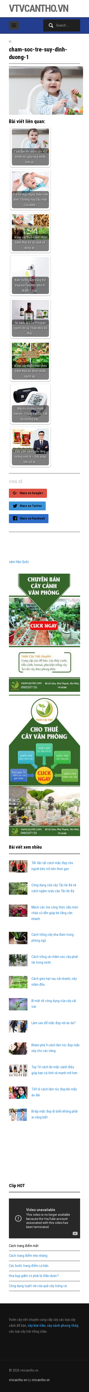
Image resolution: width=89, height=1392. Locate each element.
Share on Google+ (31, 493)
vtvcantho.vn (38, 8)
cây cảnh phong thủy (62, 1325)
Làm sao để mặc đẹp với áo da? (53, 1023)
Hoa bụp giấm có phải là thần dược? (34, 1276)
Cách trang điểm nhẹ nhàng (28, 1256)
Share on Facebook (32, 518)
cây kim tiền (36, 1325)
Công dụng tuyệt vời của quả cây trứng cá (38, 1286)
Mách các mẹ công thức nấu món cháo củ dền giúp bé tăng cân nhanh (54, 913)
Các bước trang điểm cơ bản (28, 1266)
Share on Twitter (31, 506)
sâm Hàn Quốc (19, 562)
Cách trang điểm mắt (24, 1246)
